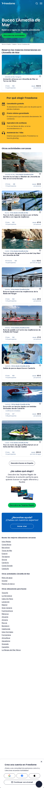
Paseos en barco (8, 584)
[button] (39, 784)
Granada (5, 644)
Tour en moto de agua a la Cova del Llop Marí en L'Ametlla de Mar (21, 254)
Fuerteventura (7, 611)
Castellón (5, 647)
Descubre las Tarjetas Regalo (22, 505)
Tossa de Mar (7, 550)
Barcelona (6, 547)
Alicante (5, 617)
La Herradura (7, 596)
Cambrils (5, 562)
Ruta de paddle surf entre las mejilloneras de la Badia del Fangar (22, 331)
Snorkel (4, 581)
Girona (4, 559)
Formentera (6, 635)
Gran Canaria (7, 608)
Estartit (4, 553)
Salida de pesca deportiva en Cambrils (19, 368)
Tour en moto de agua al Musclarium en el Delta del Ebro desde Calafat (20, 446)
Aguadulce (6, 641)
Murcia (4, 623)
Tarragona (6, 556)
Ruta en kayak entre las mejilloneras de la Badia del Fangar (20, 292)
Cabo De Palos (7, 599)
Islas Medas (6, 541)
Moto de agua (7, 578)
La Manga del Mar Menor (11, 650)
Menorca (5, 614)
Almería (5, 620)
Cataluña (5, 569)
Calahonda (6, 629)
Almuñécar (6, 638)
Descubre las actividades (14, 35)
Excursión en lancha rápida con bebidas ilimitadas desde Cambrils (19, 407)
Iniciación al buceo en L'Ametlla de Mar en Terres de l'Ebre (20, 80)
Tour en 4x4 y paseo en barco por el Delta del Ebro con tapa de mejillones (20, 216)
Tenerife (5, 593)
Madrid (4, 605)
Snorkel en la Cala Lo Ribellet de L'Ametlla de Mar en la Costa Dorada (21, 178)
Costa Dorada (7, 566)
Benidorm (5, 626)
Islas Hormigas (7, 632)
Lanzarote (5, 602)
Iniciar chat (22, 526)
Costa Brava (6, 544)
